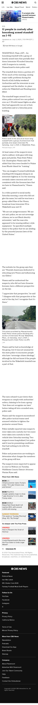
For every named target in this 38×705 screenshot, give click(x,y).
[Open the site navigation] (6, 2)
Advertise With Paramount (11, 667)
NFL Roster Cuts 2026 (10, 583)
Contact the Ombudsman (11, 681)
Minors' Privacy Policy (10, 630)
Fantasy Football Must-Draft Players (15, 586)
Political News (7, 576)
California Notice (8, 620)
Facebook (5, 600)
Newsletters (6, 640)
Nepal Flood (19, 7)
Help (4, 674)
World (28, 7)
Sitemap (5, 654)
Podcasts (5, 643)
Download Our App (9, 647)
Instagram (5, 603)
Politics (34, 7)
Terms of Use (7, 627)
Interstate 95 (11, 549)
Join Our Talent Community (12, 671)
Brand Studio (7, 650)
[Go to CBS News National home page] (19, 2)
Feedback (5, 677)
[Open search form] (35, 2)
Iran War (10, 7)
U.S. (3, 7)
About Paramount (8, 664)
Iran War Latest (7, 580)
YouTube (5, 596)
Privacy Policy (7, 616)
